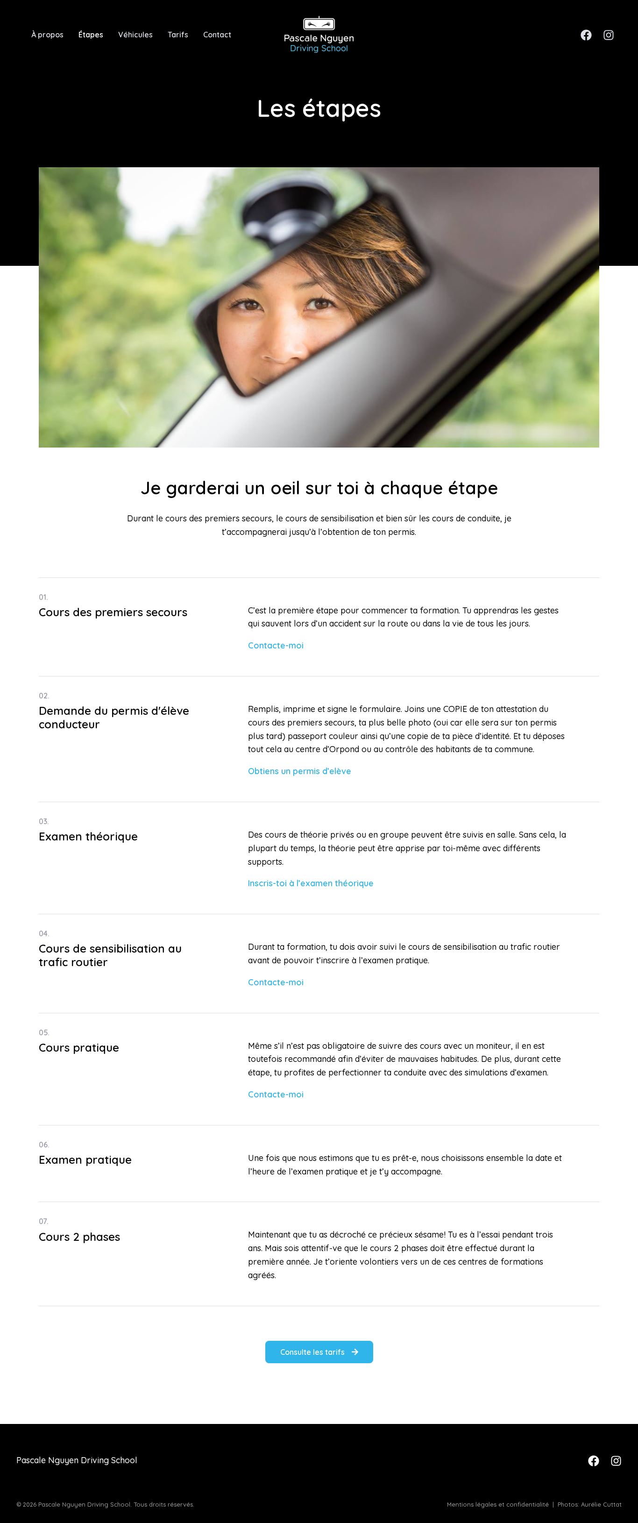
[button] (319, 1352)
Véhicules (135, 34)
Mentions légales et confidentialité (498, 1504)
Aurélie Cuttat (601, 1504)
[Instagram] (608, 35)
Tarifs (178, 34)
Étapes (90, 34)
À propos (47, 34)
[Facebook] (586, 35)
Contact (217, 34)
